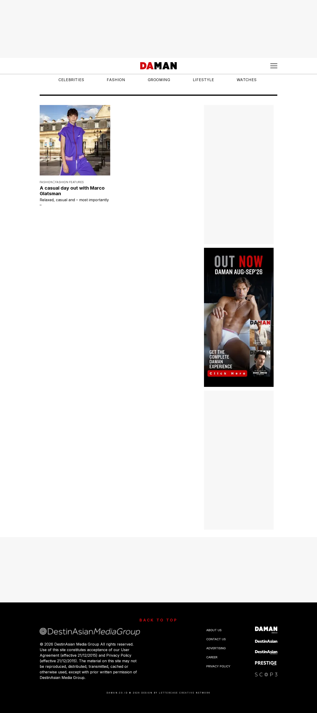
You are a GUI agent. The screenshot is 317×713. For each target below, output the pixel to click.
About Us (214, 630)
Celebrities (71, 79)
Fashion (116, 79)
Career (211, 657)
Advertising (216, 648)
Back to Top (158, 620)
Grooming (159, 79)
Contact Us (216, 639)
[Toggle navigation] (273, 66)
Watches (247, 79)
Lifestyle (203, 79)
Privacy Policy (218, 666)
